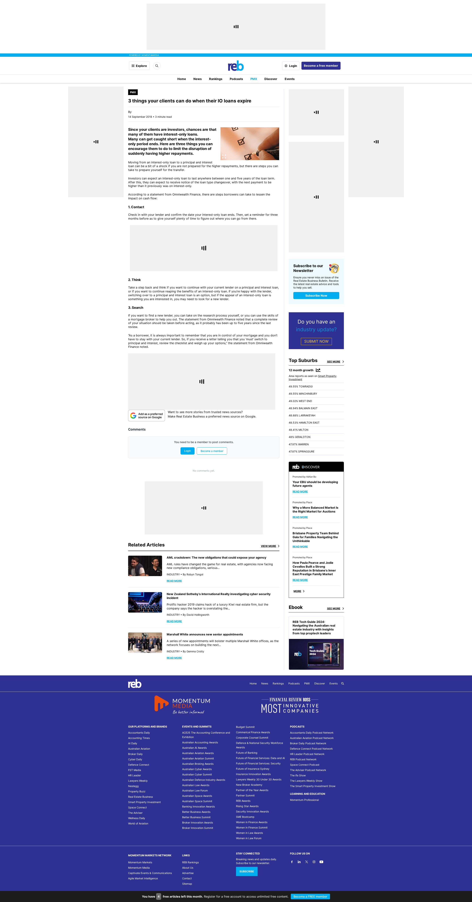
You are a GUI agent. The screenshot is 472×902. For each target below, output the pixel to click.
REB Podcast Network (303, 759)
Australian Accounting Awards (200, 742)
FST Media (134, 770)
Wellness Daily (136, 818)
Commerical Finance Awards (253, 732)
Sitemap (187, 883)
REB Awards (243, 800)
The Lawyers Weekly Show (306, 780)
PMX (253, 79)
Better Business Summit (196, 817)
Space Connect (137, 807)
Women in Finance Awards (251, 822)
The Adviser (135, 812)
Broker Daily (135, 754)
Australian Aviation (139, 748)
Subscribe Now (316, 295)
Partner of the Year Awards (252, 790)
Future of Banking (246, 752)
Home (181, 79)
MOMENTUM (150, 55)
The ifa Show (298, 775)
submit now (316, 341)
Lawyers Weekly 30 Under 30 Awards (258, 779)
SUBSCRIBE (247, 871)
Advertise (188, 873)
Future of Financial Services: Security (258, 763)
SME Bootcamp (245, 816)
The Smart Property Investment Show (312, 786)
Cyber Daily (135, 759)
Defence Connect (138, 764)
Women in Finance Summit (252, 827)
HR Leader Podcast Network (307, 754)
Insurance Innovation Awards (253, 774)
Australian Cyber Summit (197, 774)
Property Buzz (136, 791)
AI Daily (132, 743)
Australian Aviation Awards (198, 753)
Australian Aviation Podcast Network (312, 738)
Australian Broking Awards (198, 763)
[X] (306, 862)
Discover (270, 79)
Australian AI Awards (194, 747)
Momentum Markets (140, 862)
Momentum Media (139, 867)
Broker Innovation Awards (197, 822)
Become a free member (321, 65)
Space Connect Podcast (304, 764)
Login (293, 66)
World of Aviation (138, 823)
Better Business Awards (196, 811)
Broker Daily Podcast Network (308, 743)
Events (290, 79)
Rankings (215, 79)
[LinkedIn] (299, 862)
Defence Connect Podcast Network (311, 748)
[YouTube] (321, 862)
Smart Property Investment (144, 802)
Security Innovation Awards (252, 811)
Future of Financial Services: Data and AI (260, 758)
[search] (342, 683)
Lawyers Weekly (138, 780)
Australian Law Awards (195, 785)
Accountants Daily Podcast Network (312, 732)
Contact (187, 878)
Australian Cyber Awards (197, 769)
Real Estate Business (140, 796)
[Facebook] (292, 862)
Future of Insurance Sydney (252, 768)
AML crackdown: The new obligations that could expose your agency (216, 557)
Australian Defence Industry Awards (203, 779)
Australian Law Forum (195, 790)
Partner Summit (245, 795)
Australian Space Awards (197, 795)
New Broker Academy (249, 784)
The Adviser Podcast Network (308, 770)
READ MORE (174, 580)
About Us (187, 867)
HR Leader (134, 775)
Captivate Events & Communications (150, 873)
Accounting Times (139, 738)
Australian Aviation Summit (198, 758)
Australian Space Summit (197, 801)
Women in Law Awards (249, 832)
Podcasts (236, 79)
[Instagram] (314, 862)
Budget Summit (245, 726)
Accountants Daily (139, 732)
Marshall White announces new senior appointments (205, 634)
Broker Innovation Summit (197, 827)
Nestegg (133, 786)
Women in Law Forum (248, 838)
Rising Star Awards (247, 806)
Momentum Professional (304, 799)
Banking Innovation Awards (198, 806)
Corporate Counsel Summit (252, 737)
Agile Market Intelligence (143, 878)
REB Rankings (190, 862)
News (197, 79)
